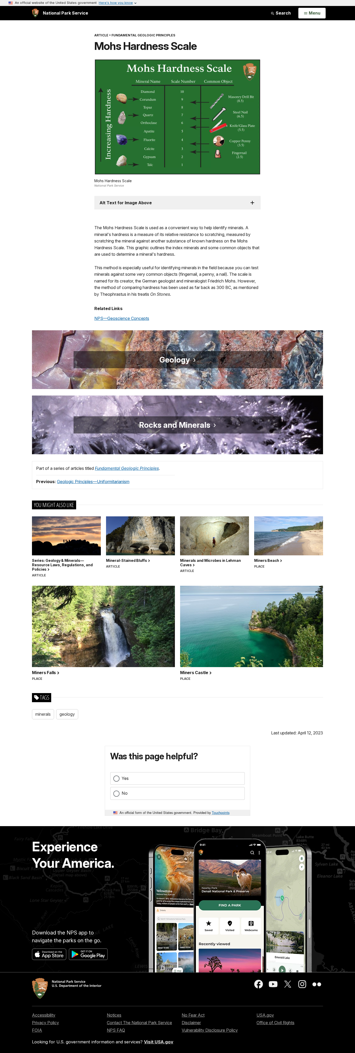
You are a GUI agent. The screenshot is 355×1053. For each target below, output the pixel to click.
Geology (174, 359)
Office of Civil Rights (275, 1022)
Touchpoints (220, 812)
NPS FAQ (116, 1030)
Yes (125, 778)
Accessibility (43, 1015)
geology (67, 714)
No (125, 793)
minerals (43, 714)
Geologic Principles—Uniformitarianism (93, 481)
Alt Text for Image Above (126, 202)
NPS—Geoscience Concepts (121, 318)
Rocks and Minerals (174, 425)
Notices (114, 1015)
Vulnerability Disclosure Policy (210, 1030)
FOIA (37, 1030)
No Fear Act (193, 1015)
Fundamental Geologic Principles (127, 468)
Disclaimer (191, 1022)
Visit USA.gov (158, 1041)
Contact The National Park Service (139, 1022)
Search (283, 13)
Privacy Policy (45, 1022)
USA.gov (265, 1015)
